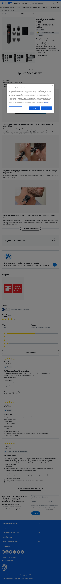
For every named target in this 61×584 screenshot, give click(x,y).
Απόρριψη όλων (34, 108)
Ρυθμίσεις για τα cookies (15, 108)
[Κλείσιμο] (51, 85)
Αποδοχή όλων (46, 108)
